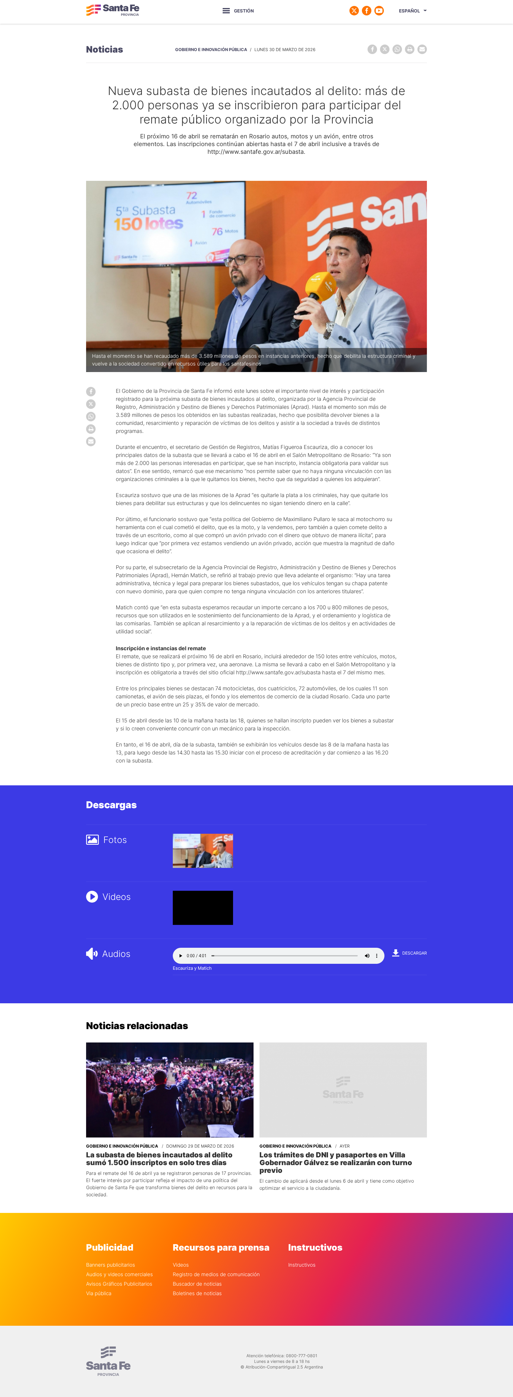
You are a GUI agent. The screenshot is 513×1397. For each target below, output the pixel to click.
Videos (181, 1265)
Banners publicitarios (110, 1265)
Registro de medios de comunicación (216, 1274)
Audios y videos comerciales (119, 1274)
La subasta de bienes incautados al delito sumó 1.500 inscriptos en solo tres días (159, 1159)
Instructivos (302, 1265)
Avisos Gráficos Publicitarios (119, 1284)
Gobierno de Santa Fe (113, 10)
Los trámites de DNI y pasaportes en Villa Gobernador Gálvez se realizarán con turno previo (335, 1162)
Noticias (104, 49)
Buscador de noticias (197, 1284)
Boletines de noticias (197, 1293)
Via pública (98, 1293)
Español (409, 11)
